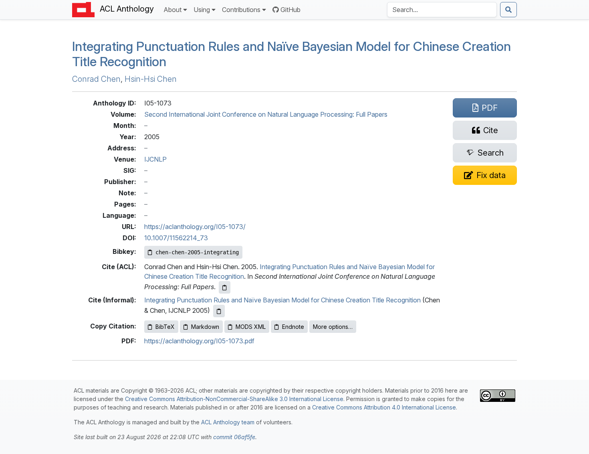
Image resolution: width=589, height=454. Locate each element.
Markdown (205, 326)
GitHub (290, 10)
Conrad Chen (96, 79)
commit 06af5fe (234, 437)
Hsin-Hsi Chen (151, 79)
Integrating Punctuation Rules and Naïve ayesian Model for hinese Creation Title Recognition (291, 54)
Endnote (293, 326)
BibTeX (165, 326)
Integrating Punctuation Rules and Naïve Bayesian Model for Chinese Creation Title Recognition (282, 300)
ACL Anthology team (227, 422)
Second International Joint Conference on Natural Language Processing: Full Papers (265, 114)
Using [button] (202, 10)
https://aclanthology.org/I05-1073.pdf (199, 341)
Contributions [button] (241, 10)
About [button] (172, 10)
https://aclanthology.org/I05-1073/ (195, 227)
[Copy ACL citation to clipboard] (224, 287)
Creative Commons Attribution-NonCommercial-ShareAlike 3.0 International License (234, 398)
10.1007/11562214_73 (176, 238)
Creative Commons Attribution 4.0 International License (384, 407)
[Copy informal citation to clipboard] (219, 311)
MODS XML (251, 326)
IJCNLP (155, 159)
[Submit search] (508, 9)
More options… (333, 326)
